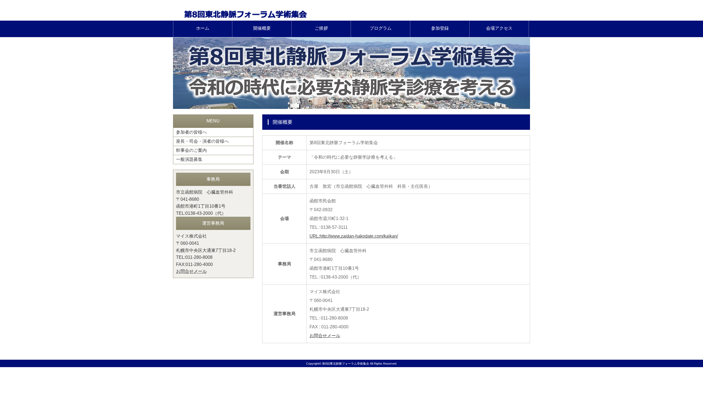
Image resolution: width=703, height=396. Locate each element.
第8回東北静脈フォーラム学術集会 (345, 363)
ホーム (202, 28)
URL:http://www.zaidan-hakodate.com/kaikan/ (353, 236)
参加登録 (440, 28)
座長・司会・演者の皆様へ (202, 141)
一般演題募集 (189, 159)
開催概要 (262, 28)
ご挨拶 (321, 28)
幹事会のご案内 (191, 150)
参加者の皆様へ (191, 132)
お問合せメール (324, 335)
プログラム (381, 28)
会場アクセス (499, 28)
